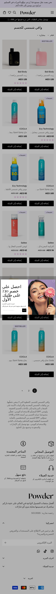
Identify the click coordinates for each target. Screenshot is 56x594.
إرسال (24, 310)
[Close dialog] (54, 281)
